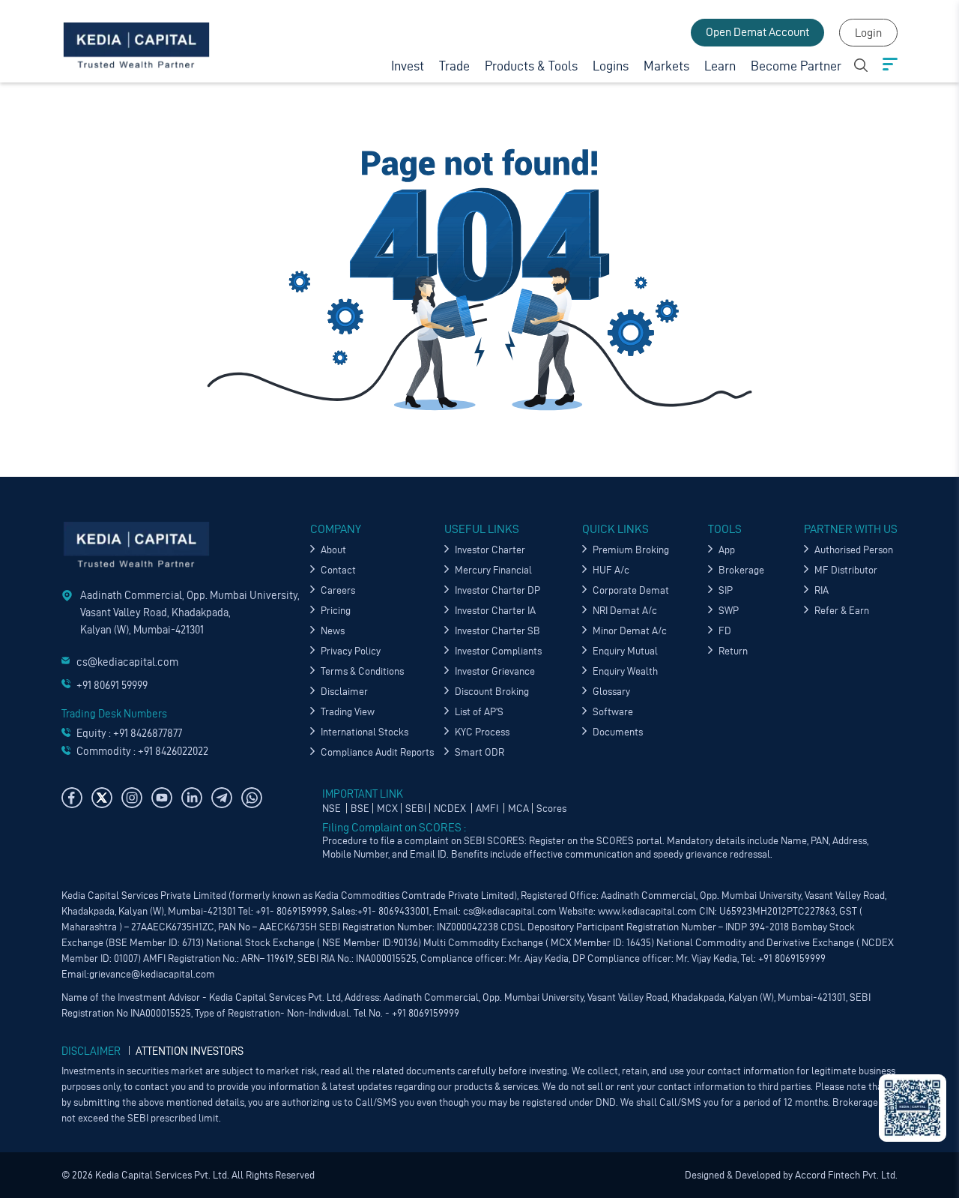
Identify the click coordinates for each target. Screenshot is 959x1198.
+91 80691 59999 (112, 685)
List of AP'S (479, 711)
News (333, 630)
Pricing (336, 610)
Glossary (611, 691)
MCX (387, 808)
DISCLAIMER (91, 1051)
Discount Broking (492, 691)
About (333, 550)
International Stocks (364, 732)
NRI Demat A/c (625, 610)
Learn (720, 65)
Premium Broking (631, 550)
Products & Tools (531, 65)
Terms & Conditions (362, 671)
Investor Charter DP (497, 590)
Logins (611, 65)
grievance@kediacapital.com (152, 974)
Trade (454, 65)
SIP (726, 590)
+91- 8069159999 (291, 911)
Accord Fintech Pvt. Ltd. (845, 1175)
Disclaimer (344, 691)
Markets (666, 65)
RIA (821, 590)
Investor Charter (490, 550)
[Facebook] (71, 797)
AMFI (488, 808)
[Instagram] (131, 797)
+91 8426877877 (147, 733)
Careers (338, 590)
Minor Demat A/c (630, 630)
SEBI (415, 808)
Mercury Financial (493, 570)
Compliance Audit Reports (377, 752)
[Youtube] (161, 797)
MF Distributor (845, 570)
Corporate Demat (631, 590)
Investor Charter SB (497, 630)
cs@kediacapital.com (127, 662)
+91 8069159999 (791, 958)
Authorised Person (853, 550)
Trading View (348, 711)
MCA (518, 808)
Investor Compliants (498, 651)
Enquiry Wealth (625, 671)
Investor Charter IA (495, 610)
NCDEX (451, 808)
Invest (407, 65)
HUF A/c (611, 570)
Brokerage (741, 570)
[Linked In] (191, 797)
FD (725, 630)
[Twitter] (101, 797)
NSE (332, 808)
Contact (338, 570)
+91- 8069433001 (393, 911)
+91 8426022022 (173, 751)
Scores (551, 808)
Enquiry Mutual (625, 651)
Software (613, 711)
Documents (618, 732)
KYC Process (482, 732)
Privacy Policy (351, 651)
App (727, 550)
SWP (729, 610)
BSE (360, 808)
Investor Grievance (495, 671)
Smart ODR (479, 752)
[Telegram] (221, 797)
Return (733, 651)
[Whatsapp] (251, 797)
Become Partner (796, 65)
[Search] (861, 63)
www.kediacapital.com (647, 911)
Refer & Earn (841, 610)
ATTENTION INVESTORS (189, 1051)
